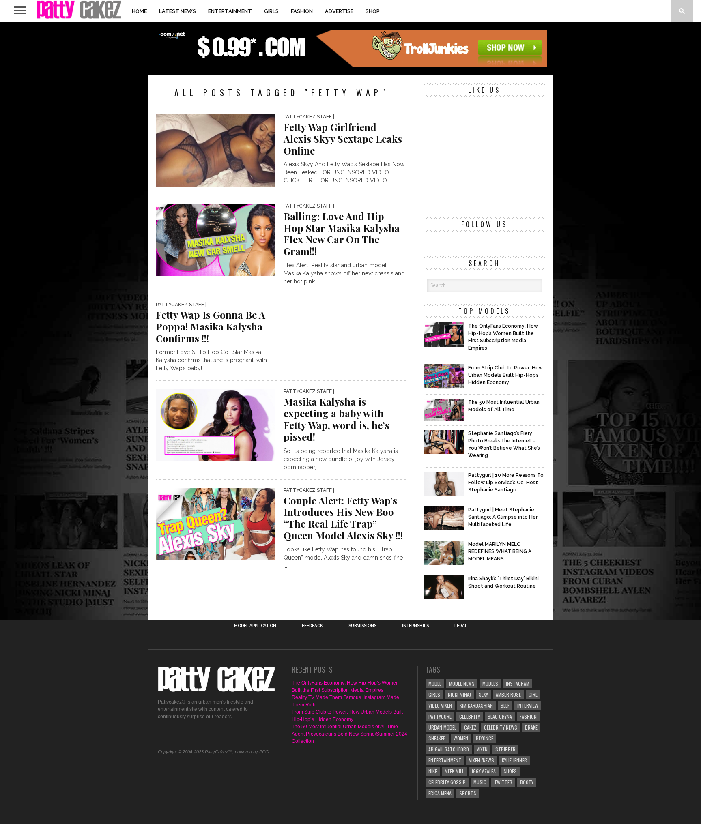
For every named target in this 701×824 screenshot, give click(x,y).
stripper (505, 749)
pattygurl (440, 716)
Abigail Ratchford (448, 749)
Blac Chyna (500, 716)
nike (432, 771)
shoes (510, 771)
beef (505, 705)
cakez (470, 727)
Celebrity (469, 716)
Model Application (255, 626)
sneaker (437, 738)
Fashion (302, 11)
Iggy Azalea (484, 771)
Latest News (177, 11)
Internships (415, 626)
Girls (271, 11)
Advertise (339, 11)
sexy (483, 694)
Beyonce (484, 738)
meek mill (454, 771)
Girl (533, 694)
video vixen (440, 705)
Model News (462, 683)
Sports (467, 793)
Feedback (312, 626)
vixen (482, 749)
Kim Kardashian (476, 705)
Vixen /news (481, 760)
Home (139, 11)
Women (461, 738)
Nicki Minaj (459, 694)
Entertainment (230, 11)
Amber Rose (508, 694)
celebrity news (500, 727)
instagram (517, 683)
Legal (460, 626)
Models (490, 683)
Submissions (362, 626)
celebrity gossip (447, 782)
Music (479, 782)
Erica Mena (440, 793)
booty (526, 782)
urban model (442, 727)
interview (527, 705)
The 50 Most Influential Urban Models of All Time (345, 727)
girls (434, 694)
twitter (503, 782)
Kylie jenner (514, 760)
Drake (531, 727)
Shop (373, 11)
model (434, 683)
